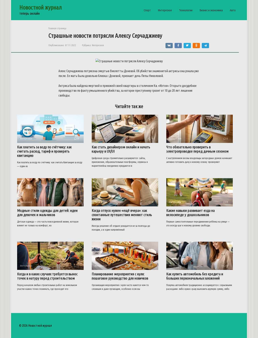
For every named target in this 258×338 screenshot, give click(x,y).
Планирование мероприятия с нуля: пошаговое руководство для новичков (120, 276)
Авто (233, 10)
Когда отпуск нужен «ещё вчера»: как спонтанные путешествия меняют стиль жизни (122, 214)
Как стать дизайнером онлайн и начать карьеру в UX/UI (121, 149)
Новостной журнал (40, 7)
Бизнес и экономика (211, 10)
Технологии (185, 10)
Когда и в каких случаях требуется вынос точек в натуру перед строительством (47, 276)
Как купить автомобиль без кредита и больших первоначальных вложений (194, 276)
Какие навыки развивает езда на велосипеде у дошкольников (190, 212)
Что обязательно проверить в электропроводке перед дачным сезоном (197, 149)
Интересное (165, 10)
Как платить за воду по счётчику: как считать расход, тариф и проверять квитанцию (44, 151)
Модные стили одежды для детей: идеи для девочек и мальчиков (47, 212)
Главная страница (57, 28)
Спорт (147, 10)
